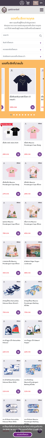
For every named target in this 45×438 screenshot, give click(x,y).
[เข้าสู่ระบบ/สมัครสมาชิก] (22, 3)
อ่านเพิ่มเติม (37, 429)
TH (35, 3)
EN (41, 3)
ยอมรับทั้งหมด (22, 434)
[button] (11, 115)
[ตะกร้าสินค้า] (27, 3)
